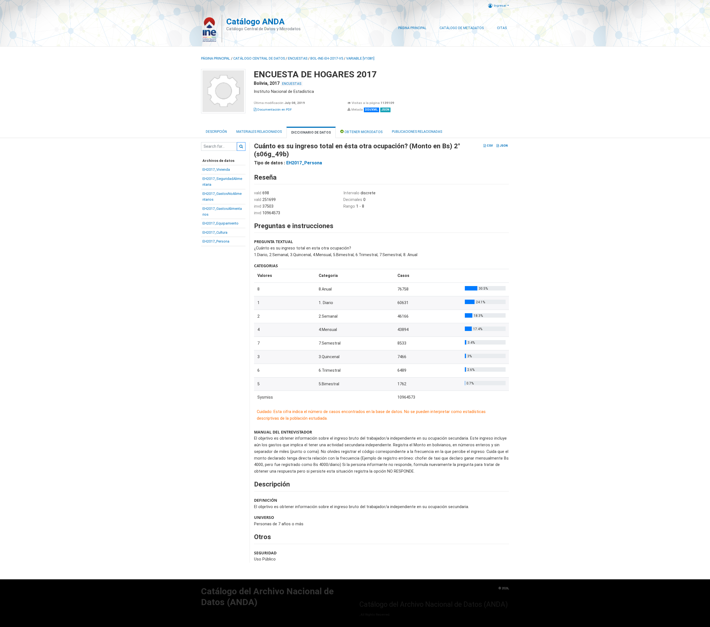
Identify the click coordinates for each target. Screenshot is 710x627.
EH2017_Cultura (214, 232)
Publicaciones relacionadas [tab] (417, 132)
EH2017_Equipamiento (220, 223)
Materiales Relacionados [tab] (259, 132)
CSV (489, 145)
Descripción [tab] (216, 132)
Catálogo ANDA (255, 21)
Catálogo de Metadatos (462, 28)
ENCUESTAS (297, 58)
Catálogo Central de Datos (259, 58)
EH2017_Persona (215, 241)
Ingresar (500, 5)
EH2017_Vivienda (216, 169)
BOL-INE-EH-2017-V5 (326, 58)
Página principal (215, 58)
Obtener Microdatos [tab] (363, 132)
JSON (503, 145)
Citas (502, 28)
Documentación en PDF (274, 109)
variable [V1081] (360, 58)
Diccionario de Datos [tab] (311, 132)
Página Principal (412, 28)
